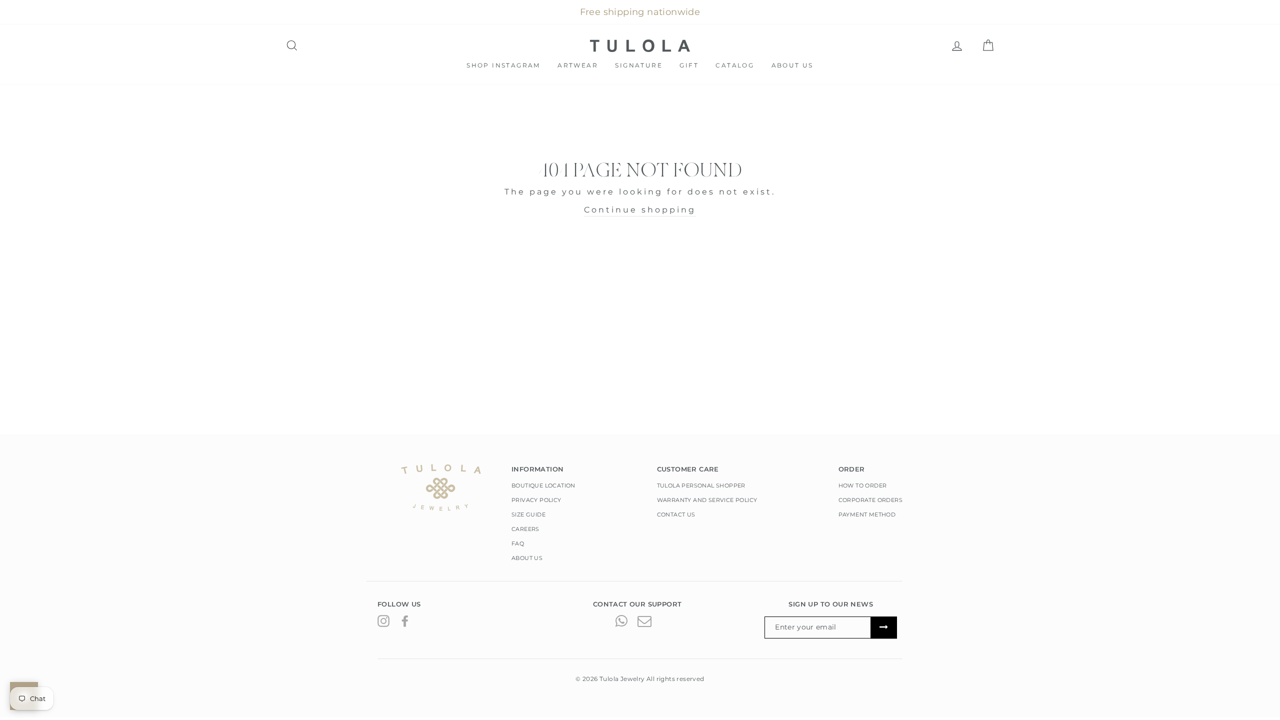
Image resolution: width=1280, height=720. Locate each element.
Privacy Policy (537, 500)
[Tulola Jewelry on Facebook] (405, 620)
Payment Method (867, 514)
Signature (638, 65)
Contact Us (676, 514)
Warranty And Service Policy (707, 500)
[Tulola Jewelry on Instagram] (384, 620)
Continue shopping (640, 209)
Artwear (578, 65)
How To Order (862, 485)
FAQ (518, 543)
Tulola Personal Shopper (701, 485)
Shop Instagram (503, 65)
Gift (689, 65)
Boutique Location (544, 485)
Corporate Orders (870, 500)
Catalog (735, 65)
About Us (793, 65)
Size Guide (529, 514)
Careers (526, 529)
